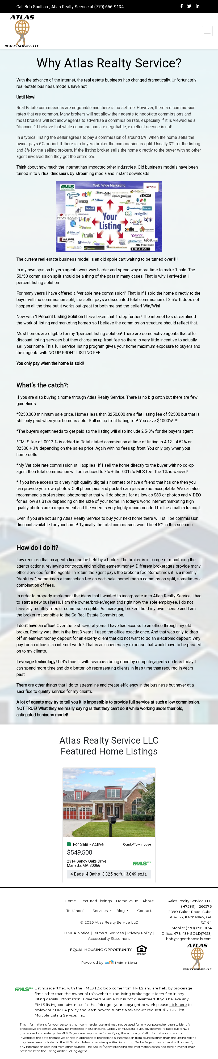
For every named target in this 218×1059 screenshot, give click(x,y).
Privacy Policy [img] (139, 933)
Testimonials (77, 910)
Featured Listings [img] (96, 901)
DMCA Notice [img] (77, 933)
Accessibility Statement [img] (109, 938)
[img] (181, 6)
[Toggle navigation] (207, 31)
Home (70, 901)
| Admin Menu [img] (126, 962)
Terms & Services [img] (108, 933)
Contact (144, 910)
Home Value (127, 901)
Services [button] (101, 910)
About (148, 901)
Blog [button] (121, 910)
